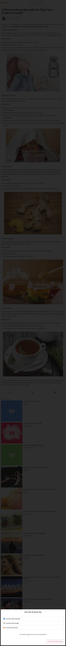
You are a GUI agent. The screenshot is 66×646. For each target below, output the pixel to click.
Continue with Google (12, 623)
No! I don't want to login (55, 641)
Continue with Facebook (13, 619)
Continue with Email (12, 627)
